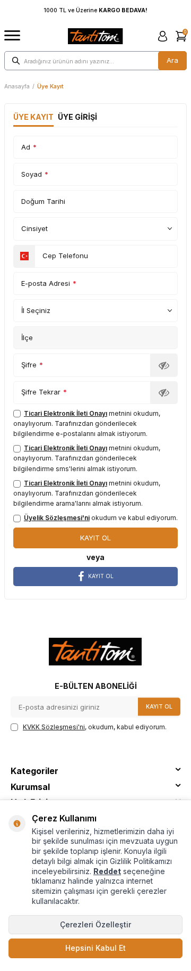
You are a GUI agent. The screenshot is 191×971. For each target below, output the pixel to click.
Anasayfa (17, 86)
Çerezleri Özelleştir (95, 924)
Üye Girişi (77, 116)
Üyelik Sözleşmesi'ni (57, 518)
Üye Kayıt (33, 116)
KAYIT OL (101, 576)
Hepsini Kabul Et (95, 947)
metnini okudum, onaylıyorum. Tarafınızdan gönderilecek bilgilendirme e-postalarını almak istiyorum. (86, 423)
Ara (172, 60)
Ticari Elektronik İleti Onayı (65, 413)
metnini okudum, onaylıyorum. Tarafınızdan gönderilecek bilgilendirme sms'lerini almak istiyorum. (86, 458)
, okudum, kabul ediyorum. (95, 727)
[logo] (95, 36)
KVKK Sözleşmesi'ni (54, 727)
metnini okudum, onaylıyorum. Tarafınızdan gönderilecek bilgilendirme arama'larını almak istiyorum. (86, 493)
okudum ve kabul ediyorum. (101, 518)
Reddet (107, 871)
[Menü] (12, 36)
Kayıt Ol (159, 706)
